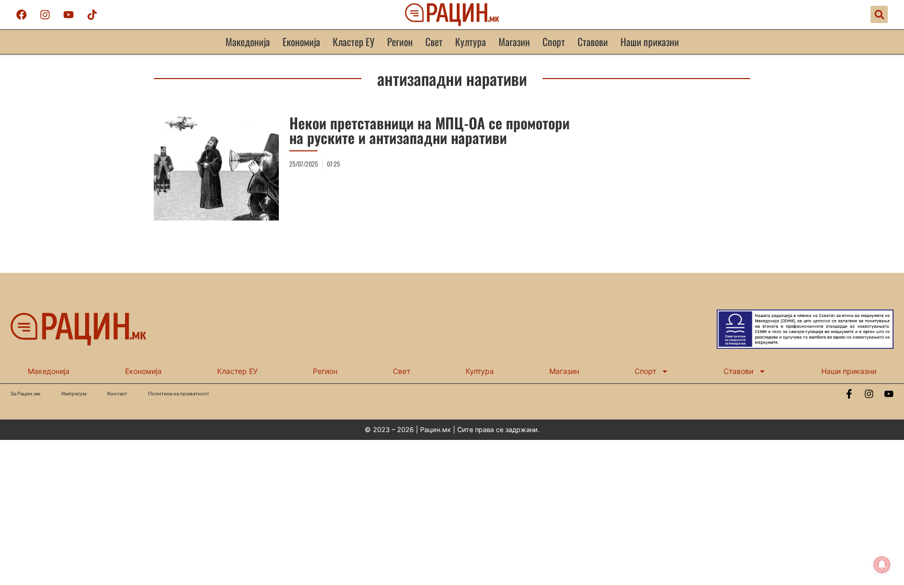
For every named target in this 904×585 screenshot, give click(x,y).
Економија (301, 41)
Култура (470, 41)
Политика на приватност (178, 393)
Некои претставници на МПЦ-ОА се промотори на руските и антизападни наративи (429, 130)
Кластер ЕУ (354, 41)
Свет (434, 41)
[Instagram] (45, 14)
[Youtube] (68, 14)
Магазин (514, 41)
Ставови (593, 41)
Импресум (73, 393)
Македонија (247, 41)
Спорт (554, 41)
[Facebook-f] (849, 394)
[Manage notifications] (882, 564)
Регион (400, 41)
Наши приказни (649, 41)
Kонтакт (117, 393)
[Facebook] (21, 14)
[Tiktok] (92, 14)
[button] (879, 14)
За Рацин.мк (25, 393)
